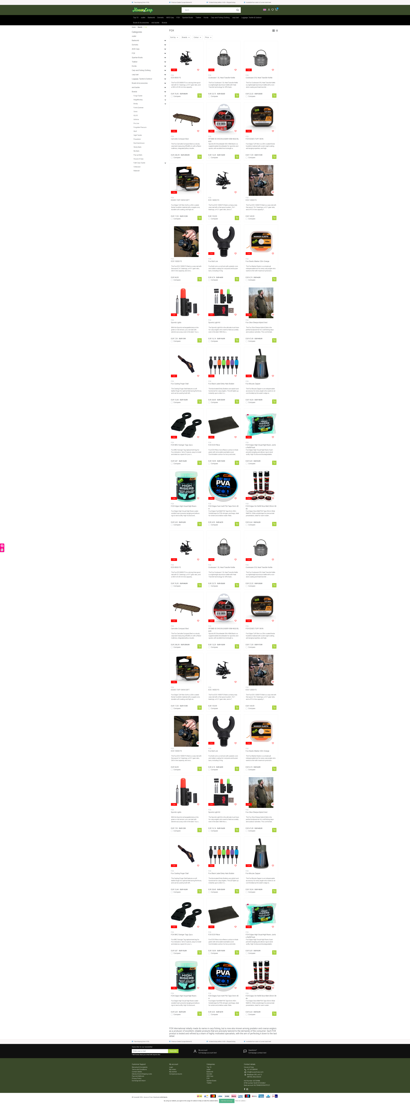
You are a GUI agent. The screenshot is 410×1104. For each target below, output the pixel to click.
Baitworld (151, 18)
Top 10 (135, 18)
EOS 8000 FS (176, 78)
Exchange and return (139, 1080)
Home (134, 27)
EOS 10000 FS (176, 261)
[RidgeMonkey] (165, 100)
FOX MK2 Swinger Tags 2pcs (182, 445)
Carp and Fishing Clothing (220, 18)
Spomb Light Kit (214, 323)
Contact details (137, 1072)
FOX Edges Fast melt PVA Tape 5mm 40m (223, 507)
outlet (143, 18)
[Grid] (273, 30)
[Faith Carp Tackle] (165, 163)
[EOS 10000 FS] (186, 241)
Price (207, 37)
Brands (164, 23)
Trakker (198, 18)
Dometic (160, 18)
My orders (172, 1069)
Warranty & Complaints (139, 1067)
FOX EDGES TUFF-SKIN (254, 139)
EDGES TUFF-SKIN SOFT (180, 200)
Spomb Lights (176, 323)
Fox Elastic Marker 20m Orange (257, 261)
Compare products (175, 1074)
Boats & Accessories (141, 23)
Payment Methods (138, 1076)
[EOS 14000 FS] (223, 180)
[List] (276, 30)
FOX (178, 18)
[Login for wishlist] (198, 70)
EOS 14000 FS (213, 200)
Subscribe (173, 1051)
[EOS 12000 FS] (261, 180)
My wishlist (173, 1072)
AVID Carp (170, 18)
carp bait (235, 18)
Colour (196, 37)
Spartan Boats (187, 18)
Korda (206, 18)
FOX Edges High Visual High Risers (183, 506)
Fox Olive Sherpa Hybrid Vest (256, 323)
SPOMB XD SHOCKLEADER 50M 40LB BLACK (223, 140)
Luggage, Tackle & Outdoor (251, 18)
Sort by (173, 37)
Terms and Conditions (139, 1069)
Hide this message (226, 1101)
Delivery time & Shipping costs (142, 1074)
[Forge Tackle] (165, 96)
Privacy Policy (136, 1078)
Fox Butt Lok (213, 261)
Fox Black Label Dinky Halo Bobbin (221, 384)
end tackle (155, 23)
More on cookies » (240, 1101)
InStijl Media (163, 1097)
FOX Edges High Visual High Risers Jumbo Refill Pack (261, 446)
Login (171, 1067)
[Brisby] (165, 104)
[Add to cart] (199, 95)
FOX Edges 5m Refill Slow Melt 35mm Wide (261, 507)
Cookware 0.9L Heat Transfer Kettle (259, 78)
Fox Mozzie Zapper (253, 384)
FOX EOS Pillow (214, 445)
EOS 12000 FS (251, 200)
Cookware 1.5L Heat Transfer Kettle (221, 78)
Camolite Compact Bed (180, 139)
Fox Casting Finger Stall (179, 384)
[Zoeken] (237, 10)
